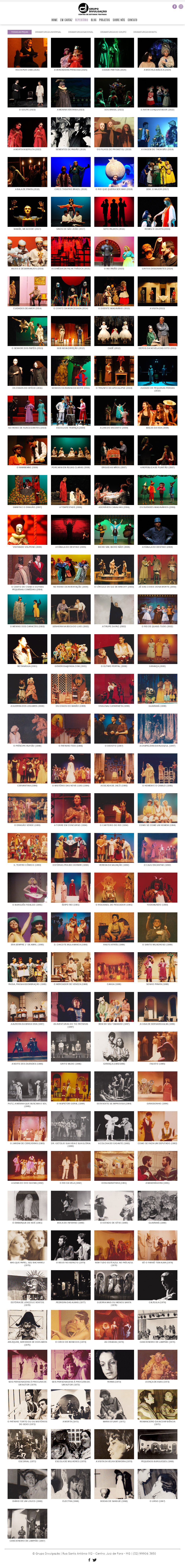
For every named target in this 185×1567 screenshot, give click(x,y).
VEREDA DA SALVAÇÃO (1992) (114, 865)
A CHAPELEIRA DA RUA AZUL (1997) (158, 746)
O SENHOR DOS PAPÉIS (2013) (27, 348)
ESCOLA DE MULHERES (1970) (70, 1461)
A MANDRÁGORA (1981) (158, 1183)
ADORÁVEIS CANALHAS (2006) (114, 507)
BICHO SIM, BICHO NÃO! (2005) (114, 547)
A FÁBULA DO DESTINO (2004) (157, 547)
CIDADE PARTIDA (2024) (114, 70)
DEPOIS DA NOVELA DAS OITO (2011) (158, 348)
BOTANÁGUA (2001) (27, 666)
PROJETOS (104, 20)
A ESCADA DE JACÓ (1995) (114, 785)
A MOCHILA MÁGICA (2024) (157, 70)
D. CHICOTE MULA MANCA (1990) (71, 944)
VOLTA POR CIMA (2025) (27, 70)
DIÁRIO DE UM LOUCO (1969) (27, 1501)
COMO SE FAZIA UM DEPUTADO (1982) (157, 1143)
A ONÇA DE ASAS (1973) (157, 1382)
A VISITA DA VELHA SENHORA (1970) (114, 1461)
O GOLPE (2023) (27, 110)
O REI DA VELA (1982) (71, 1183)
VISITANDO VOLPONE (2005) (27, 547)
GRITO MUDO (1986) (70, 1064)
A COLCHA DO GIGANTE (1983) (114, 1143)
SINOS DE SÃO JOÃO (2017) (70, 229)
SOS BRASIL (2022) (114, 110)
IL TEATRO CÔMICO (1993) (27, 865)
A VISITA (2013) (157, 308)
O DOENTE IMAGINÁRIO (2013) (114, 308)
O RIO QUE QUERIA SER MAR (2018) (114, 189)
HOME (54, 20)
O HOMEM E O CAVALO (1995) (157, 785)
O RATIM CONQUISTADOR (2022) (158, 110)
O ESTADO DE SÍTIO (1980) (114, 1223)
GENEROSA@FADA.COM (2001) (71, 666)
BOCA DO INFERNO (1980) (70, 1223)
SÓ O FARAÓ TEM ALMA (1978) (157, 1262)
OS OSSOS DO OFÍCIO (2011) (27, 388)
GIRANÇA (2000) (157, 666)
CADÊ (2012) (114, 348)
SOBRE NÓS (119, 20)
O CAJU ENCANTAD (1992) (157, 865)
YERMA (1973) (114, 1382)
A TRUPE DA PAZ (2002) (114, 626)
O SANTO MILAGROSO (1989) (157, 944)
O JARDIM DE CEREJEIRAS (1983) (27, 1143)
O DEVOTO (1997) (114, 746)
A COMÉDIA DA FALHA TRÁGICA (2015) (70, 269)
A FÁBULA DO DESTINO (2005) (70, 547)
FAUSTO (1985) (157, 1064)
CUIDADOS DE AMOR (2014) (27, 308)
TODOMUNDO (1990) (157, 905)
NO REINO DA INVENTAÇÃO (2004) (71, 587)
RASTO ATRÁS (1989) (114, 944)
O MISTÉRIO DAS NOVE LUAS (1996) (70, 785)
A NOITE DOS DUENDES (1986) (27, 1064)
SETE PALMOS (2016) (114, 229)
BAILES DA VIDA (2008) (157, 428)
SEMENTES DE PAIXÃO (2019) (71, 149)
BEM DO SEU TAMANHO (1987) (114, 1024)
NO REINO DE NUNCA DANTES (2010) (27, 428)
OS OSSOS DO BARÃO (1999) (71, 706)
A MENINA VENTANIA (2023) (71, 110)
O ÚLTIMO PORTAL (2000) (114, 666)
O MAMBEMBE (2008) (27, 467)
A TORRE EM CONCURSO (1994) (70, 825)
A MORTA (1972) (71, 1421)
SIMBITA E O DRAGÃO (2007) (27, 507)
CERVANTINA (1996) (27, 785)
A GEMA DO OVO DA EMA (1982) (27, 1183)
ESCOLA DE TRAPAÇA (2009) (70, 428)
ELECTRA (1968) (71, 1501)
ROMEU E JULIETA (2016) (157, 229)
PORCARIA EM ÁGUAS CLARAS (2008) (71, 467)
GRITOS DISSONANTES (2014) (157, 269)
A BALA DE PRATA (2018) (27, 189)
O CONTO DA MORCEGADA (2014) (70, 308)
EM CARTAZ (66, 20)
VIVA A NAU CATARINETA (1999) (114, 706)
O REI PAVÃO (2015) (114, 269)
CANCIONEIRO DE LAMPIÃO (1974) (157, 1342)
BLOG (93, 20)
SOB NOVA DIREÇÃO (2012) (71, 348)
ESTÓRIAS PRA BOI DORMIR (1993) (71, 865)
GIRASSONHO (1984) (157, 1103)
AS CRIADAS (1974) (114, 1342)
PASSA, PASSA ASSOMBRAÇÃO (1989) (27, 984)
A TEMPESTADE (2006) (70, 507)
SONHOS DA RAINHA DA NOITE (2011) (71, 388)
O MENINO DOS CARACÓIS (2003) (27, 626)
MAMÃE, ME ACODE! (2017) (27, 229)
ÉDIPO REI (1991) (71, 905)
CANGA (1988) (114, 984)
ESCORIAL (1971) (27, 1461)
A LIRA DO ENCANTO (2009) (114, 428)
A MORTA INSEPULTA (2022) (27, 149)
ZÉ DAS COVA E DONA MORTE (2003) (158, 587)
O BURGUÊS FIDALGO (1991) (27, 905)
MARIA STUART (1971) (114, 1421)
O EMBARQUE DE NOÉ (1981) (27, 1223)
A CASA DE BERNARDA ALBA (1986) (157, 1024)
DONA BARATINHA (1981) (114, 1183)
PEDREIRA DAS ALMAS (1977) (71, 1302)
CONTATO (132, 20)
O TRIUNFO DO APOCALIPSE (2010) (114, 388)
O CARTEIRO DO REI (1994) (114, 825)
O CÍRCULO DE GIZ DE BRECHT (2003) (114, 587)
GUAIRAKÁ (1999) (158, 706)
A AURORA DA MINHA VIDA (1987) (27, 1024)
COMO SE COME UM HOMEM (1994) (157, 825)
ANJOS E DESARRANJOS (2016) (27, 269)
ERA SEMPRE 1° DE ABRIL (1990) (27, 944)
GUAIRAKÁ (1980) (158, 1223)
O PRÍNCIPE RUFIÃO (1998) (27, 746)
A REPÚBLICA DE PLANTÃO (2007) (157, 467)
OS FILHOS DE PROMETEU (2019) (114, 149)
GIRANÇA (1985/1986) (114, 1064)
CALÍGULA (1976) (157, 1302)
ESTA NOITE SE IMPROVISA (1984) (114, 1103)
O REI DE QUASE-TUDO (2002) (157, 626)
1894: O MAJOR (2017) (157, 189)
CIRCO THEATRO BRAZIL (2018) (71, 189)
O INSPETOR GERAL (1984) (71, 1103)
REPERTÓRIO (81, 20)
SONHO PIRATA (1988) (157, 984)
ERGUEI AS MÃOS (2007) (114, 467)
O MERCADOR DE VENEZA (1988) (71, 984)
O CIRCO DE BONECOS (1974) (70, 1342)
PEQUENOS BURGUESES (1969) (157, 1461)
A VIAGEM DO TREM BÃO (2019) (157, 149)
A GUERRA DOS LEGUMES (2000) (27, 706)
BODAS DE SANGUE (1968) (114, 1501)
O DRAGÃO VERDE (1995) (27, 825)
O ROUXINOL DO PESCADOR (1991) (114, 905)
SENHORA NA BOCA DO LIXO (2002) (71, 626)
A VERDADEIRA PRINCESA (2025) (70, 70)
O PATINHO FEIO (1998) (71, 746)
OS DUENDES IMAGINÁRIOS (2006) (157, 507)
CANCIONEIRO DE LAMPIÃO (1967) (27, 1541)
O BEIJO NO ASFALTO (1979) (70, 1262)
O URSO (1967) (157, 1501)
